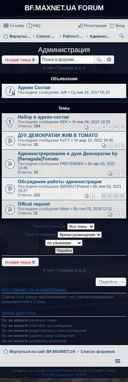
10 (116, 127)
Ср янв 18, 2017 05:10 (90, 92)
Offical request (34, 204)
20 (104, 196)
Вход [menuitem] (120, 25)
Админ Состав (34, 87)
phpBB (52, 370)
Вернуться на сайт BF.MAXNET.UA (42, 351)
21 (110, 196)
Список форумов (98, 351)
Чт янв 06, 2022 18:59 (91, 122)
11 (122, 127)
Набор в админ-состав (43, 117)
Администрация (64, 50)
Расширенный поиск (109, 59)
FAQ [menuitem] (37, 25)
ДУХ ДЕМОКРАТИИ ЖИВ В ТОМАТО (58, 135)
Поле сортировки (42, 234)
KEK (64, 122)
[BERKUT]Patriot (74, 186)
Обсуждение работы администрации (60, 181)
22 (116, 196)
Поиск (99, 59)
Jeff (63, 92)
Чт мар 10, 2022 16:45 (93, 140)
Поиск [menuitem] (122, 37)
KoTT (65, 140)
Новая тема (18, 59)
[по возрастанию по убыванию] (64, 243)
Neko (64, 209)
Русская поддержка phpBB (64, 374)
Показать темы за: (50, 226)
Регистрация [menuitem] (95, 25)
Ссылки (17, 25)
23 (122, 196)
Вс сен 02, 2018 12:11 (93, 209)
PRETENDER (72, 164)
